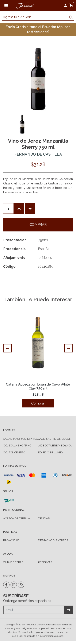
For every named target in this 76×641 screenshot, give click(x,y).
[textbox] (38, 17)
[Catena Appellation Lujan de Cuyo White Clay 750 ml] (38, 343)
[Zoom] (22, 124)
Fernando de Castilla (38, 154)
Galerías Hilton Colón (54, 438)
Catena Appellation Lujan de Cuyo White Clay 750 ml (38, 386)
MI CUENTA (66, 5)
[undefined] (38, 79)
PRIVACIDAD (11, 540)
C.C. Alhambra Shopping (20, 438)
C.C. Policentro (14, 452)
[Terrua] (24, 5)
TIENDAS (44, 518)
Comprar (38, 225)
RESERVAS (45, 562)
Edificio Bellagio (50, 452)
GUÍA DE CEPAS (13, 562)
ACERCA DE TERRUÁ (16, 518)
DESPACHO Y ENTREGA (53, 540)
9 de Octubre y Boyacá (55, 445)
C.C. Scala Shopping (17, 445)
